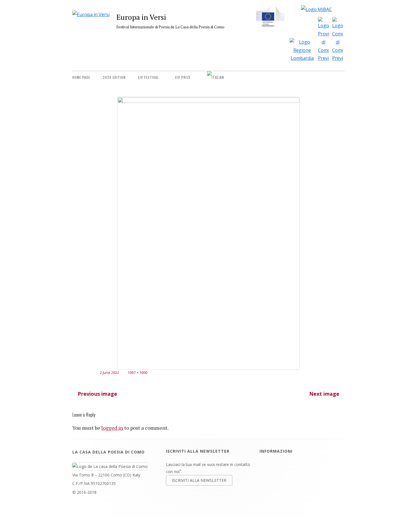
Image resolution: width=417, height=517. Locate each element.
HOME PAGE (81, 77)
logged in (112, 427)
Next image (324, 393)
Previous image (97, 393)
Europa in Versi (141, 17)
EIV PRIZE (183, 77)
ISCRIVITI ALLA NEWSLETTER (199, 480)
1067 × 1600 (137, 372)
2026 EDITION (114, 77)
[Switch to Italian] (215, 77)
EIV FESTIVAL (148, 77)
